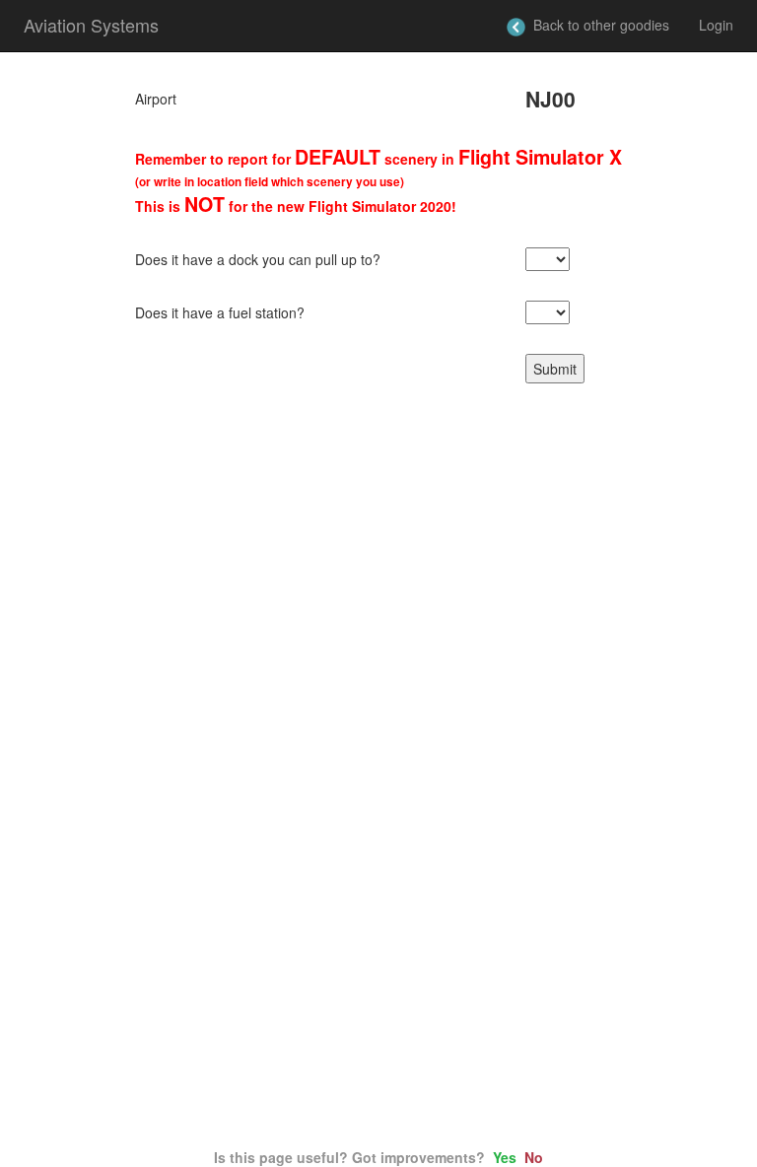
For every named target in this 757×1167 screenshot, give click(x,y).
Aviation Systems (91, 24)
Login (716, 24)
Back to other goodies (597, 24)
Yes (504, 1157)
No (533, 1157)
